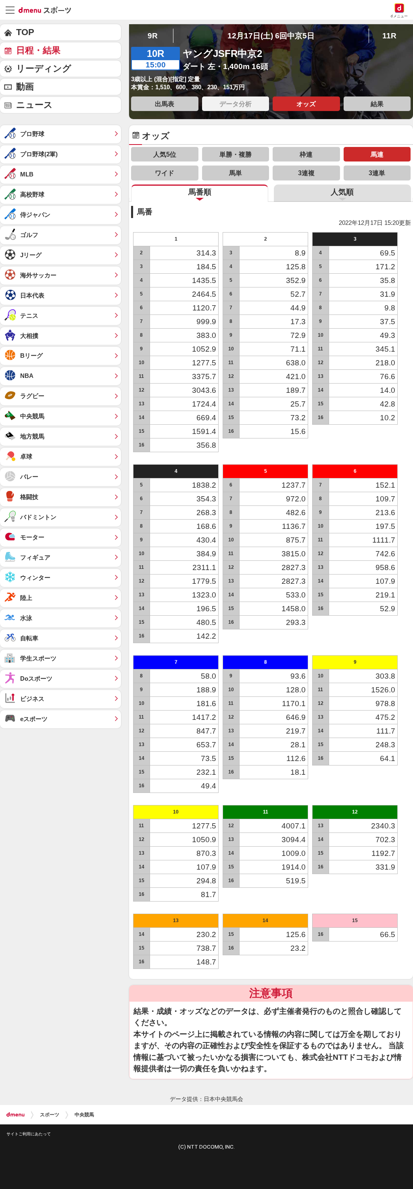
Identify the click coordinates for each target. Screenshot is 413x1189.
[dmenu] (15, 1114)
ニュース (34, 105)
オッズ (306, 103)
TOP (25, 32)
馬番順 (199, 192)
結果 (377, 103)
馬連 (377, 154)
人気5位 (164, 154)
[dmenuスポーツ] (48, 9)
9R (153, 35)
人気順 (342, 192)
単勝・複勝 (235, 154)
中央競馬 (84, 1115)
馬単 (235, 172)
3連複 (306, 172)
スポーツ (49, 1115)
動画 (25, 87)
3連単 (377, 172)
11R (389, 35)
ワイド (164, 172)
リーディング (43, 68)
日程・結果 (38, 50)
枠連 (306, 154)
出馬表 (164, 103)
